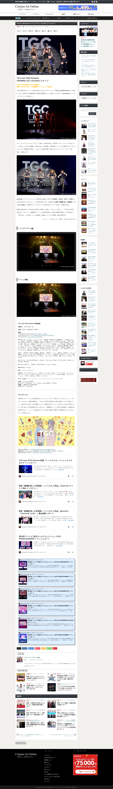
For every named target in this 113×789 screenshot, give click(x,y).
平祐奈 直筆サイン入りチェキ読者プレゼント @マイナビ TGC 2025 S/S (35, 687)
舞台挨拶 (72, 721)
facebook (97, 2)
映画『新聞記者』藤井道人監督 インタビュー (92, 331)
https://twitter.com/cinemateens (36, 659)
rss (92, 2)
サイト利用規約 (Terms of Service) (51, 774)
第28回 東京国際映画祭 (31, 721)
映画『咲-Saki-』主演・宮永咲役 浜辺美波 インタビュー (92, 325)
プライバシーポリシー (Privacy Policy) (52, 776)
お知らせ (46, 771)
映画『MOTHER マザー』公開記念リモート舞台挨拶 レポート (35, 714)
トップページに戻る (21, 742)
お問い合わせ (91, 14)
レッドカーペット (62, 721)
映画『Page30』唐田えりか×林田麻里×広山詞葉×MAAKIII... (92, 125)
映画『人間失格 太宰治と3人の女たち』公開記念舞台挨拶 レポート (35, 704)
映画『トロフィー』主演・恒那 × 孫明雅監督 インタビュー (92, 170)
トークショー (41, 673)
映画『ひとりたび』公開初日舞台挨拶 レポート (92, 312)
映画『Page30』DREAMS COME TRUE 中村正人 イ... (92, 144)
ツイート (82, 373)
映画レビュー (47, 762)
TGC (48, 26)
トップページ (22, 14)
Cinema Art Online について (49, 757)
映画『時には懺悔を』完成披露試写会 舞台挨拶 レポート (92, 306)
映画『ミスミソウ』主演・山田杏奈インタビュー (92, 351)
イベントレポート (49, 14)
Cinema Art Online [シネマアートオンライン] (55, 787)
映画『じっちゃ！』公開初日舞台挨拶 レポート (92, 184)
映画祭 (63, 14)
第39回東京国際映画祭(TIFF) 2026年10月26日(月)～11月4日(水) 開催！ (81, 18)
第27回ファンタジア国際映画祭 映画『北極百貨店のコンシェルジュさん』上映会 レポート (31, 735)
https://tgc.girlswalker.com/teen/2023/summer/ (43, 449)
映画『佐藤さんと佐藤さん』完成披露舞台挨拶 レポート (92, 265)
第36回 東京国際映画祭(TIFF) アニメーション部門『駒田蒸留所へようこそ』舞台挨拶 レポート (88, 43)
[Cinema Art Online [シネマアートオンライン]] (27, 9)
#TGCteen (60, 451)
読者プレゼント (77, 14)
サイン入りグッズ (64, 673)
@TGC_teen (29, 451)
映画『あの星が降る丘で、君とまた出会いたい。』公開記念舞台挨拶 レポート (88, 75)
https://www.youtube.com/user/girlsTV (44, 335)
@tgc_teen (43, 451)
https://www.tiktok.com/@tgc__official (37, 334)
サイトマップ (47, 781)
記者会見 (38, 721)
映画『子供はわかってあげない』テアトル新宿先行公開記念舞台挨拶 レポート (66, 714)
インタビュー (36, 14)
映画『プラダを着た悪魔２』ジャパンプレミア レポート (92, 196)
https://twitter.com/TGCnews (34, 337)
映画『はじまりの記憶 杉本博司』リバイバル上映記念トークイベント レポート (88, 61)
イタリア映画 (34, 720)
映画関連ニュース (48, 759)
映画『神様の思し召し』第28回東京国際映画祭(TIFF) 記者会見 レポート (35, 724)
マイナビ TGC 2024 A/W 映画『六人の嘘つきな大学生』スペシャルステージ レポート (66, 688)
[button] (42, 265)
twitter (94, 2)
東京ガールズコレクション (37, 26)
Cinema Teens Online (30, 657)
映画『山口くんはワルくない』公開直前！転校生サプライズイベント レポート (35, 678)
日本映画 (28, 674)
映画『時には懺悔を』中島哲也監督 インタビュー (91, 292)
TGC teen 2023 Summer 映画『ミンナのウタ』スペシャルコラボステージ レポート (61, 735)
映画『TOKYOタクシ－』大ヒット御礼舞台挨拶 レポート (92, 190)
